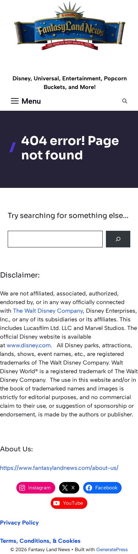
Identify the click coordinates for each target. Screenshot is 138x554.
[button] (125, 101)
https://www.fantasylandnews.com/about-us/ (59, 467)
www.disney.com (29, 345)
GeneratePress (112, 549)
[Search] (118, 239)
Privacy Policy (19, 522)
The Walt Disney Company (48, 310)
